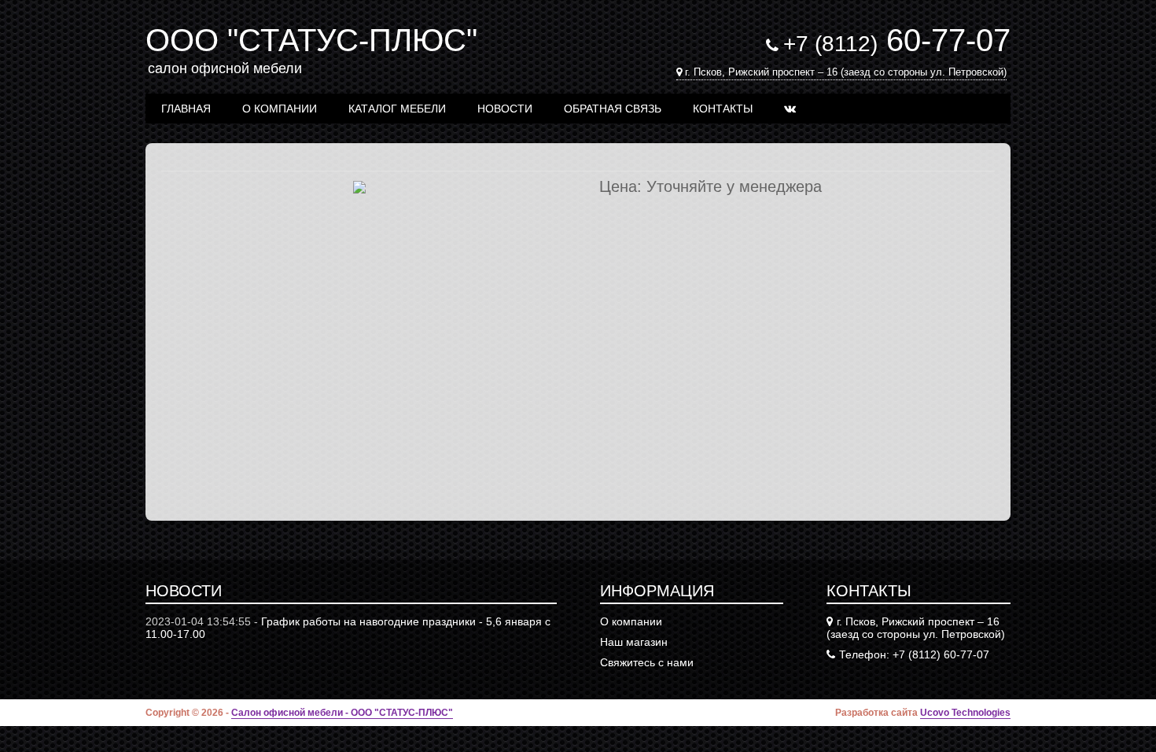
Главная (186, 108)
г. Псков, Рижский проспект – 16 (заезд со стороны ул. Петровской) (846, 72)
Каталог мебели (397, 108)
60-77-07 (897, 40)
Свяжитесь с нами (647, 662)
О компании (279, 108)
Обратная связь (612, 108)
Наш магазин (634, 642)
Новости (504, 108)
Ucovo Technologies (965, 712)
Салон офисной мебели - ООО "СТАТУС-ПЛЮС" (342, 712)
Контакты (723, 108)
